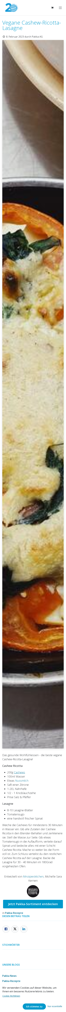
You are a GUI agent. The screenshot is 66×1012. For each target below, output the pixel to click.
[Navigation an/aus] (60, 7)
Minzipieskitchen (33, 876)
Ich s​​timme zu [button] (34, 1006)
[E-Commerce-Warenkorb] (52, 7)
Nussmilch (21, 780)
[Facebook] (6, 929)
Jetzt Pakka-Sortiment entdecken (33, 904)
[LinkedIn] (23, 929)
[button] (55, 1006)
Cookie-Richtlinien (11, 995)
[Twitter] (15, 929)
